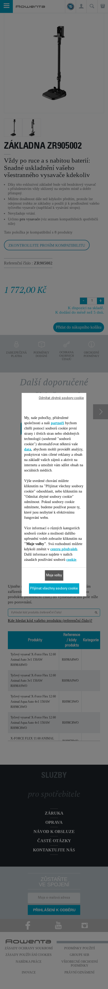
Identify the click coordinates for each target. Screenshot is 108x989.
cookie (71, 559)
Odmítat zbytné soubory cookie (61, 398)
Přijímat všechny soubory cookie (54, 588)
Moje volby (54, 575)
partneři (57, 423)
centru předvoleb (63, 549)
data (27, 449)
